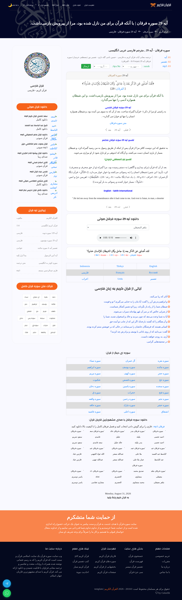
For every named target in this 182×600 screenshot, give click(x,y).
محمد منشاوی (138, 482)
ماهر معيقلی (159, 482)
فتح (54, 325)
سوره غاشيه (94, 411)
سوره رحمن (129, 399)
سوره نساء (95, 361)
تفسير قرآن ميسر (134, 566)
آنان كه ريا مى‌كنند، (158, 296)
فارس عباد (77, 460)
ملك (26, 332)
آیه (165, 57)
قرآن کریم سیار (81, 566)
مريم (44, 311)
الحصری (118, 482)
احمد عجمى (159, 443)
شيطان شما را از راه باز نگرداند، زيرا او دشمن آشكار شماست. (138, 306)
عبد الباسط (159, 460)
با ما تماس (15, 5)
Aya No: (116, 66)
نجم (26, 325)
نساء (26, 297)
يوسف (44, 304)
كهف (53, 311)
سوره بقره (163, 361)
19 (111, 255)
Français (120, 272)
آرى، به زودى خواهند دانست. (154, 336)
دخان (21, 318)
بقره (45, 297)
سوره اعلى (129, 411)
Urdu (120, 279)
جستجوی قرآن (135, 556)
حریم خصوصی (162, 556)
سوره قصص (129, 380)
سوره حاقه (95, 405)
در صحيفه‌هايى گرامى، (156, 341)
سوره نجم (164, 399)
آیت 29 (117, 207)
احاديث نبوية (82, 572)
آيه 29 (117, 130)
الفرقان (120, 89)
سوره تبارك (129, 405)
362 (97, 255)
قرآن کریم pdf (82, 556)
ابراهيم (34, 304)
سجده (42, 318)
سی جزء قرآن (136, 572)
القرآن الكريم (111, 589)
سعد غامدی (97, 443)
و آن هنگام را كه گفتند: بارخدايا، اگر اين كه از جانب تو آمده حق (138, 321)
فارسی (84, 272)
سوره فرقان (147, 32)
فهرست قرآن (89, 5)
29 (122, 255)
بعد (109, 130)
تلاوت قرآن (77, 5)
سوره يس (31, 318)
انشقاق (165, 411)
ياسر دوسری (77, 482)
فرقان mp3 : (158, 426)
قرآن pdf (55, 5)
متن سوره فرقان (118, 123)
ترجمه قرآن (29, 5)
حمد (53, 297)
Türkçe (120, 266)
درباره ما (165, 566)
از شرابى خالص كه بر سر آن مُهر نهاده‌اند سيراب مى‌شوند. (140, 311)
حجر (26, 304)
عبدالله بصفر (118, 460)
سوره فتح (164, 392)
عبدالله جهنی (97, 460)
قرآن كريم (163, 32)
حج (37, 311)
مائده (53, 304)
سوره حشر (163, 405)
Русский (153, 272)
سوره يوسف (128, 367)
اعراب (85, 279)
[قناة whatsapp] (7, 593)
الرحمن (52, 332)
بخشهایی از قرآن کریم (105, 566)
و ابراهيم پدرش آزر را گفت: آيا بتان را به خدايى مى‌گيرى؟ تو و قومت (135, 301)
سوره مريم (95, 373)
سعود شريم (77, 443)
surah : (146, 66)
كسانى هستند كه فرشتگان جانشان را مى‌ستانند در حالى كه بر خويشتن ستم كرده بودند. (126, 326)
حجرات (131, 392)
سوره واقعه (95, 399)
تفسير (153, 279)
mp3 (165, 66)
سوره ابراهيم (94, 367)
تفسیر (164, 61)
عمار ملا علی (138, 460)
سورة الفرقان (115, 75)
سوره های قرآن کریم (105, 561)
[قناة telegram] (7, 583)
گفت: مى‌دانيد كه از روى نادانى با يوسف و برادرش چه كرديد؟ (138, 331)
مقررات (166, 561)
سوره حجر (163, 373)
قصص (29, 311)
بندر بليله (138, 443)
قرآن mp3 (65, 5)
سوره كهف (129, 373)
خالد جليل (118, 443)
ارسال (86, 66)
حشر (34, 332)
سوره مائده (163, 367)
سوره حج (164, 380)
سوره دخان (95, 386)
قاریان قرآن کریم (107, 556)
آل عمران (130, 361)
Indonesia (85, 266)
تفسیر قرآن (44, 5)
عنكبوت (97, 380)
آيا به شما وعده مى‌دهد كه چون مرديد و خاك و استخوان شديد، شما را (135, 316)
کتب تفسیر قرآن (81, 561)
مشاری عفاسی (97, 482)
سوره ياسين (129, 386)
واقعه (43, 332)
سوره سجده (162, 386)
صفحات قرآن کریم (106, 572)
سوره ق (96, 392)
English (153, 266)
